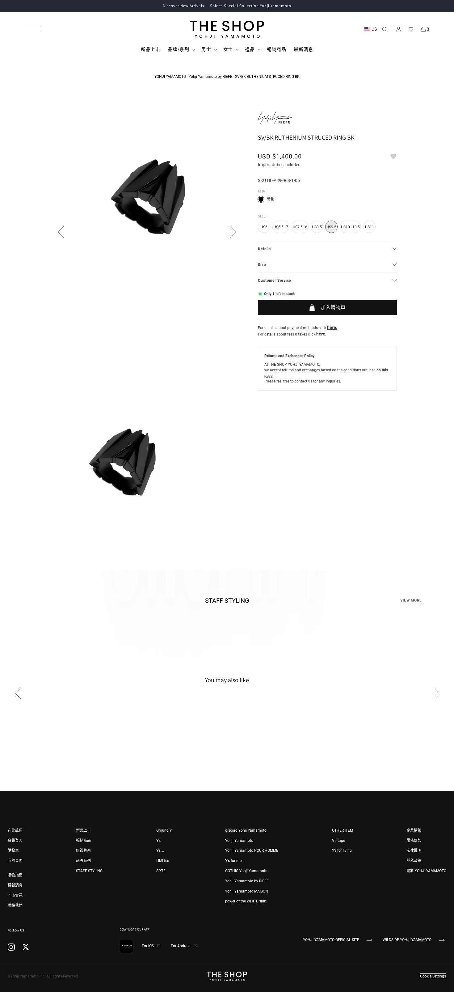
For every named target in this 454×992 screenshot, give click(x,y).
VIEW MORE (411, 600)
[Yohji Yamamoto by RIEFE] (275, 118)
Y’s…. (160, 850)
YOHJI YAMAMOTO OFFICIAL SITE (331, 940)
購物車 (13, 850)
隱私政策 (413, 861)
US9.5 (331, 227)
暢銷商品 (83, 840)
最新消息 (15, 885)
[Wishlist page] (411, 29)
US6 (264, 227)
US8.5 (317, 227)
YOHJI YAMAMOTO (170, 76)
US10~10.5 (350, 227)
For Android (181, 946)
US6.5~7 (281, 227)
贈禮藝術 (83, 850)
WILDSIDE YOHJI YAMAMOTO (407, 940)
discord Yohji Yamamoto (246, 830)
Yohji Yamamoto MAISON (246, 891)
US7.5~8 (300, 227)
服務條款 (413, 840)
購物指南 (15, 875)
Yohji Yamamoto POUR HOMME (251, 850)
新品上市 (83, 830)
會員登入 (15, 840)
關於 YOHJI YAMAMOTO (426, 871)
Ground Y (164, 830)
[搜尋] (384, 29)
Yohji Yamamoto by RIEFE (210, 76)
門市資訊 (15, 895)
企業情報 (413, 830)
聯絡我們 (15, 905)
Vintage (338, 840)
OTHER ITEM (342, 830)
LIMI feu (162, 861)
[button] (32, 29)
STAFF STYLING (89, 871)
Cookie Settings (433, 976)
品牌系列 (83, 861)
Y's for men (234, 861)
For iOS (148, 946)
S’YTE (161, 871)
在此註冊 (15, 830)
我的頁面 (15, 861)
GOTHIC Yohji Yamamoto (246, 871)
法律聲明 (413, 850)
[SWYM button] (393, 156)
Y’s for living (342, 850)
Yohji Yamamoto (239, 840)
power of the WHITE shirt (246, 901)
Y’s (158, 840)
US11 (369, 227)
